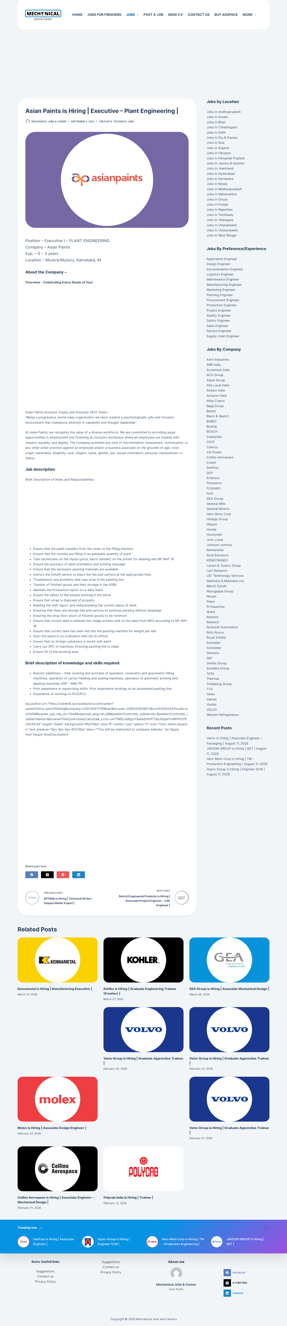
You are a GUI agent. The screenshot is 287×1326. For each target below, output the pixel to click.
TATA (210, 673)
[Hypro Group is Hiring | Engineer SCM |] (88, 1242)
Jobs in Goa (215, 143)
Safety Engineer (218, 320)
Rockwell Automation (222, 627)
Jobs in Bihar (216, 122)
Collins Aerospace (220, 457)
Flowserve (214, 483)
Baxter (211, 411)
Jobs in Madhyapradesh (224, 189)
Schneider (214, 648)
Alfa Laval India (218, 385)
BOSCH (212, 431)
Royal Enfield (216, 637)
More (247, 15)
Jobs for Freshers (104, 15)
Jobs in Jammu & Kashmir (226, 163)
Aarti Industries (218, 359)
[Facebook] (31, 874)
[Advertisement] (143, 58)
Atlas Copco (216, 401)
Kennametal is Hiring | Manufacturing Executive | (55, 989)
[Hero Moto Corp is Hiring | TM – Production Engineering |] (152, 1242)
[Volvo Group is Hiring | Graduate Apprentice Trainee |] (143, 1029)
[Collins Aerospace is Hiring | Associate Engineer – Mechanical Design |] (58, 1168)
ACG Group (215, 375)
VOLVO (212, 710)
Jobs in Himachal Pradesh (226, 158)
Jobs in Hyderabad (221, 174)
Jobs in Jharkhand (220, 168)
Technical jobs (123, 121)
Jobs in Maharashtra (222, 194)
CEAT (211, 442)
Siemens (213, 653)
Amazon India (217, 396)
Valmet (212, 699)
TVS (210, 689)
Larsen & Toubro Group (224, 565)
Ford (210, 493)
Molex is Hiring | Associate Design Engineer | (52, 1128)
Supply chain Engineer (223, 336)
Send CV (175, 15)
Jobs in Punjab (217, 204)
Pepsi (211, 601)
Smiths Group (217, 663)
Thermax (213, 679)
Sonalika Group (218, 668)
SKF (209, 658)
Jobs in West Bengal (221, 235)
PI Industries (216, 607)
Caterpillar (214, 437)
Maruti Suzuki (217, 586)
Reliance (213, 622)
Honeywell (214, 534)
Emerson (213, 478)
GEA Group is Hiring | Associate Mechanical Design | (229, 989)
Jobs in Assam (217, 117)
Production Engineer (222, 305)
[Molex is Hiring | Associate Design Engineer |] (58, 1099)
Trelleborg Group (219, 684)
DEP (210, 473)
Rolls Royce (215, 632)
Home (77, 15)
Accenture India (218, 370)
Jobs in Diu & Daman (222, 137)
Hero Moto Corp (219, 514)
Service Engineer (219, 331)
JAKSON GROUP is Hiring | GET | (231, 748)
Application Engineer (222, 259)
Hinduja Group (217, 519)
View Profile (176, 1289)
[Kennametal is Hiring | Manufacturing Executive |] (58, 960)
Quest (211, 612)
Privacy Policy (45, 1281)
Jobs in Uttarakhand (222, 225)
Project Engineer (219, 310)
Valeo (211, 694)
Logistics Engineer (220, 274)
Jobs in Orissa (217, 199)
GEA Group (215, 499)
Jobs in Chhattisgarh (222, 127)
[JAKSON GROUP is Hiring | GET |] (217, 1242)
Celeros (212, 447)
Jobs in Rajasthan (220, 209)
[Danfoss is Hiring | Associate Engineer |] (23, 1242)
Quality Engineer (219, 315)
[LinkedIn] (78, 874)
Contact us (198, 15)
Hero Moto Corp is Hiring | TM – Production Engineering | (183, 1241)
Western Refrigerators (223, 715)
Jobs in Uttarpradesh (222, 230)
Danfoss (213, 468)
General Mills (216, 504)
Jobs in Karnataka (220, 179)
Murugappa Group (220, 591)
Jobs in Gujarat (218, 148)
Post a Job (153, 15)
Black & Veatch (218, 416)
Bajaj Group (215, 406)
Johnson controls (219, 545)
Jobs (130, 15)
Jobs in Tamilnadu (220, 215)
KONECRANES (217, 560)
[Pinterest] (63, 874)
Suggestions (45, 1271)
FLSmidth (213, 488)
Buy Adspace (226, 15)
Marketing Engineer (221, 290)
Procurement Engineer (223, 300)
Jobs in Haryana (219, 153)
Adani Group (216, 380)
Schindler (213, 643)
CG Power (214, 452)
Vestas (211, 704)
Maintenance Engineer (223, 279)
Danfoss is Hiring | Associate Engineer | (53, 1241)
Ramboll (212, 617)
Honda (211, 529)
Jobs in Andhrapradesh (224, 112)
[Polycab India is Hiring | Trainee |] (143, 1168)
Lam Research (217, 570)
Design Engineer (219, 264)
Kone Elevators (218, 555)
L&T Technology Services (225, 576)
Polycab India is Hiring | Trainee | (128, 1197)
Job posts (105, 121)
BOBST (212, 421)
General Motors (218, 509)
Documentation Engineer (225, 269)
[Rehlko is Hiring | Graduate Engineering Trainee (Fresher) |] (143, 960)
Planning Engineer (220, 295)
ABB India (214, 365)
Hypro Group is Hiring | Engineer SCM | (236, 769)
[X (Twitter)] (47, 874)
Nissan (211, 596)
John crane (215, 540)
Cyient (211, 462)
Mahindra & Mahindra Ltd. (225, 581)
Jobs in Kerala (217, 184)
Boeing (212, 426)
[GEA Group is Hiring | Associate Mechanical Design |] (229, 960)
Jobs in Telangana (220, 220)
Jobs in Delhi (216, 132)
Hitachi (212, 524)
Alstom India (216, 390)
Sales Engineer (217, 326)
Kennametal (215, 550)
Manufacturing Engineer (224, 285)
